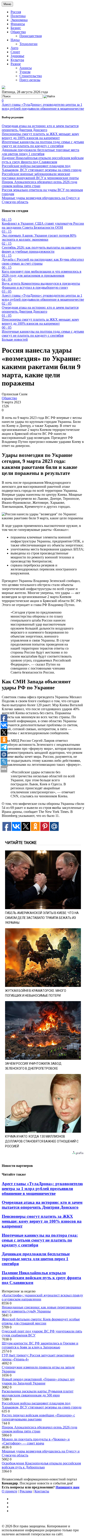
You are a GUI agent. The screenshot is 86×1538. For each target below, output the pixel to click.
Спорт (15, 52)
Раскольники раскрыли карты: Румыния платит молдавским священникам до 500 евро (37, 1393)
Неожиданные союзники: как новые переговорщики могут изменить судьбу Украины (41, 1309)
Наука (15, 40)
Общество (18, 32)
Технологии (28, 44)
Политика (18, 16)
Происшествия (30, 36)
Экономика (19, 20)
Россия (16, 12)
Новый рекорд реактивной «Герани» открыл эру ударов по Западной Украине (38, 1381)
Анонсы (25, 68)
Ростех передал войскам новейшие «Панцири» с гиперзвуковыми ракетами (38, 1417)
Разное (16, 64)
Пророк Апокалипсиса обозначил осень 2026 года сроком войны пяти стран (39, 184)
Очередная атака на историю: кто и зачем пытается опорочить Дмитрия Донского (40, 128)
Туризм (24, 72)
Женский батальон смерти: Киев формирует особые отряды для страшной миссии (41, 1321)
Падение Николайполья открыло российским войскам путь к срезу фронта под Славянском (43, 160)
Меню (7, 4)
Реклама (26, 1491)
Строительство (30, 76)
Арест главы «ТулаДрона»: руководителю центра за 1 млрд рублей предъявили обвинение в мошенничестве (43, 106)
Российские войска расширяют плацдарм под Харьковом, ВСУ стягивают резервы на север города (41, 168)
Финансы (18, 24)
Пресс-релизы (29, 80)
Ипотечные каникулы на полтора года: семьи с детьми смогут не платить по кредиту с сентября (43, 144)
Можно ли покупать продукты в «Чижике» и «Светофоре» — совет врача (36, 1441)
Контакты (41, 1491)
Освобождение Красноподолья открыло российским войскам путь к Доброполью (41, 1465)
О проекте (9, 1491)
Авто (14, 48)
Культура (17, 60)
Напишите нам (67, 1487)
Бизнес (16, 28)
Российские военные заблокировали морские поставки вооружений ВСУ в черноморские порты (40, 176)
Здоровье (17, 56)
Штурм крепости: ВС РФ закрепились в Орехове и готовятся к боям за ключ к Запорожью (40, 1345)
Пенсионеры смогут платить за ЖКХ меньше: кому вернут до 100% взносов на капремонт (40, 136)
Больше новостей (15, 339)
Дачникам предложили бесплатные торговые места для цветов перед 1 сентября (40, 152)
